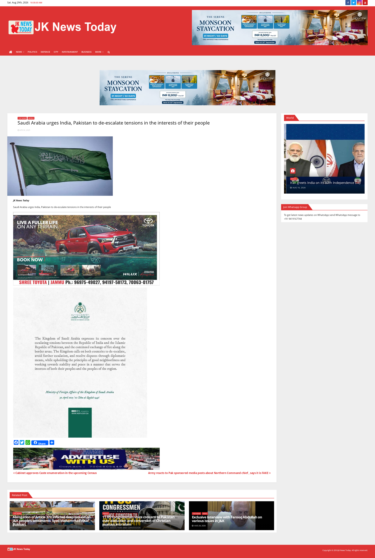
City (56, 51)
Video (205, 514)
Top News (22, 118)
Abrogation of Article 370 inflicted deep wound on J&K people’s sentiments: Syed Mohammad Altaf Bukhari (51, 520)
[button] (109, 52)
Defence (45, 51)
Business (86, 51)
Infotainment (70, 51)
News (19, 51)
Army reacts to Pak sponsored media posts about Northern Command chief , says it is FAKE (208, 473)
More (98, 51)
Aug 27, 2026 (294, 187)
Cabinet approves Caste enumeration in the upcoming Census (56, 473)
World (31, 118)
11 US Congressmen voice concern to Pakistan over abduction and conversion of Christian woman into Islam (138, 520)
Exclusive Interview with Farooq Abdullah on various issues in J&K (227, 519)
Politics (32, 51)
